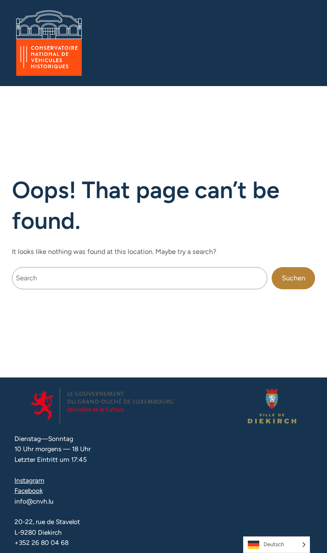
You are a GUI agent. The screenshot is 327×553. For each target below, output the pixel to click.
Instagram (29, 480)
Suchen (293, 278)
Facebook (28, 491)
